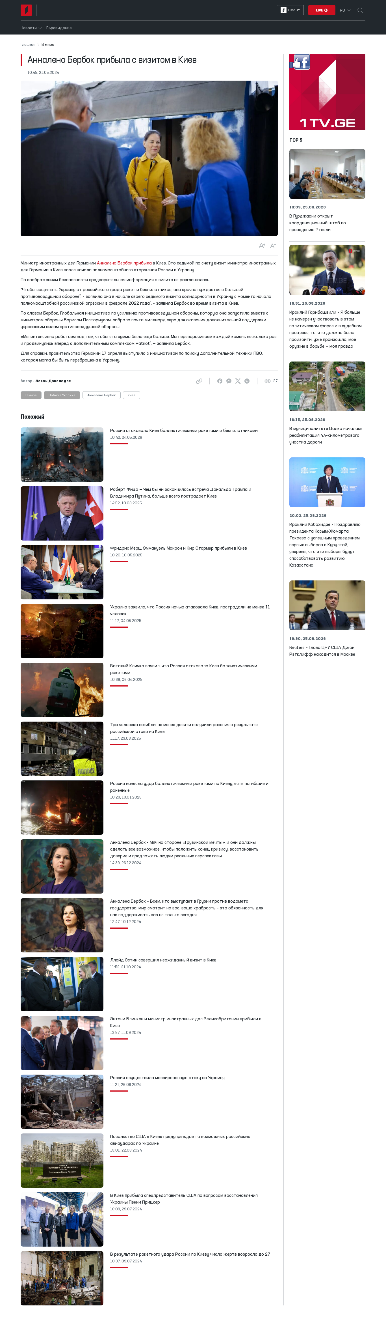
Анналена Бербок (101, 395)
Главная (28, 45)
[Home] (26, 10)
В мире (31, 395)
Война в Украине (62, 395)
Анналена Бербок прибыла (124, 263)
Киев (131, 395)
